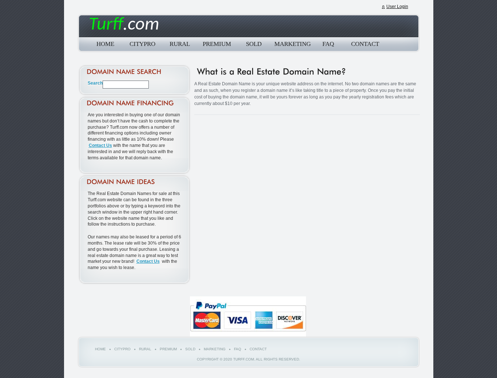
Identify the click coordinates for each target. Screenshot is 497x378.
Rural (180, 43)
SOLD (254, 43)
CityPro (142, 43)
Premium (217, 43)
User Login (397, 6)
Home (105, 43)
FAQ (328, 43)
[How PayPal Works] (248, 335)
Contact (365, 43)
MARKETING (291, 43)
